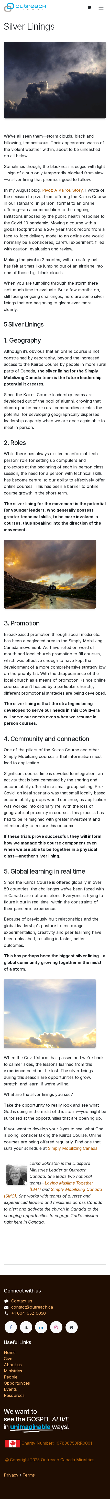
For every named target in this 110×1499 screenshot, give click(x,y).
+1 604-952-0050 (28, 1313)
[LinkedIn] (41, 1327)
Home (10, 1352)
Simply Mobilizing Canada (72, 1148)
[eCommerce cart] (89, 7)
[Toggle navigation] (101, 7)
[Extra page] (71, 1327)
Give (8, 1358)
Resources (14, 1395)
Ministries (13, 1370)
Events (10, 1389)
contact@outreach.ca (32, 1307)
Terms (29, 1475)
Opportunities (17, 1383)
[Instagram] (56, 1327)
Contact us (21, 1300)
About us (13, 1364)
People (10, 1377)
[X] (26, 1327)
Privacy (11, 1475)
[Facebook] (11, 1327)
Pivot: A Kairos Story (62, 190)
